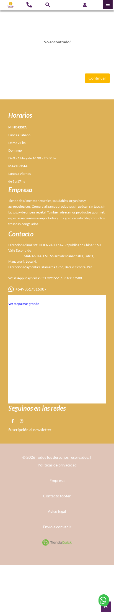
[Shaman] (10, 4)
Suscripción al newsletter (29, 429)
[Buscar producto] (47, 4)
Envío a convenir (57, 526)
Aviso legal (57, 511)
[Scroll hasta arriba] (106, 607)
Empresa (57, 480)
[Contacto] (29, 4)
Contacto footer (57, 496)
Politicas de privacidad (57, 465)
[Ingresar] (85, 4)
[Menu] (108, 4)
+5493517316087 (30, 289)
